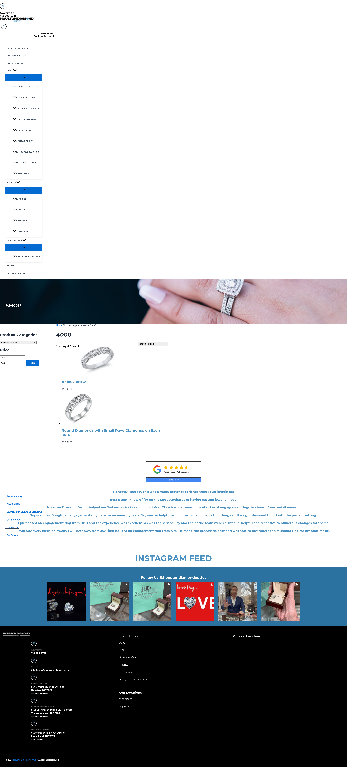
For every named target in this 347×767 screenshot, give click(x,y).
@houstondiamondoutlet (183, 578)
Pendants (21, 220)
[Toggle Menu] (23, 77)
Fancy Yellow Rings (27, 152)
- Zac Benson (11, 535)
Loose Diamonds (16, 63)
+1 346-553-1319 (13, 746)
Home (59, 325)
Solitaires (22, 231)
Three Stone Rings (26, 119)
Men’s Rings (22, 173)
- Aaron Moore (12, 503)
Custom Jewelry (16, 56)
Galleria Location (246, 636)
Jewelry (11, 183)
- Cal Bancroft (12, 527)
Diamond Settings (26, 163)
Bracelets (22, 210)
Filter (32, 362)
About (10, 266)
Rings (10, 70)
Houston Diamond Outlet (25, 760)
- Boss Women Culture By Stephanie (23, 511)
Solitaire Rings (24, 141)
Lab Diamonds (14, 240)
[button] (15, 70)
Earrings (21, 199)
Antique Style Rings (27, 108)
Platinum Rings (24, 130)
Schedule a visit (16, 273)
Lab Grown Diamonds (28, 256)
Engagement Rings (17, 48)
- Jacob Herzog (12, 519)
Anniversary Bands (27, 87)
